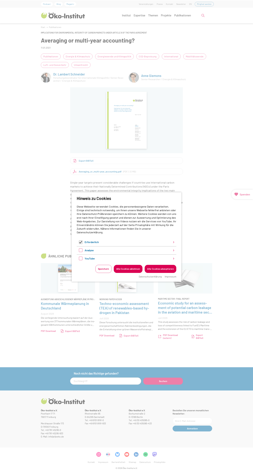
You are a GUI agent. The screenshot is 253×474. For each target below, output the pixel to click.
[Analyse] (80, 251)
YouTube (90, 258)
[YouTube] (80, 259)
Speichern (103, 268)
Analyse (89, 250)
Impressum (170, 276)
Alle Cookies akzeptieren (160, 268)
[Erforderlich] (80, 243)
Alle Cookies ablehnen (128, 268)
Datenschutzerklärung (89, 232)
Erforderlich (92, 242)
